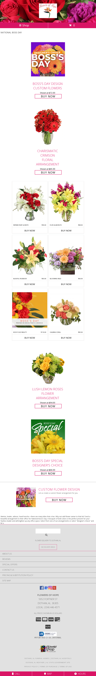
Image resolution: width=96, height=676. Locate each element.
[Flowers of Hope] (48, 17)
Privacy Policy (31, 666)
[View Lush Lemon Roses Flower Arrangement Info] (48, 365)
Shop (25, 25)
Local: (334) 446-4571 (48, 607)
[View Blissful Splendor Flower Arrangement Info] (29, 256)
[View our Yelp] (54, 589)
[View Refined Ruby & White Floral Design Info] (29, 202)
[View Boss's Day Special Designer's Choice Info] (48, 436)
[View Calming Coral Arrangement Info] (66, 310)
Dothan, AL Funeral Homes (37, 658)
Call (17, 673)
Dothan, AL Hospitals (61, 658)
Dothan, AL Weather (35, 662)
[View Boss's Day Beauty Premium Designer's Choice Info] (29, 310)
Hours (81, 673)
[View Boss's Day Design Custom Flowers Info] (48, 59)
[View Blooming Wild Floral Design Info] (66, 256)
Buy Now (48, 96)
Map (49, 673)
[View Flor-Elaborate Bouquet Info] (66, 202)
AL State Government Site (58, 662)
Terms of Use (65, 666)
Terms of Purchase (48, 666)
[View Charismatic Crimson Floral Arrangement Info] (48, 127)
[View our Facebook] (42, 589)
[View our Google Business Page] (46, 589)
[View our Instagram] (50, 589)
